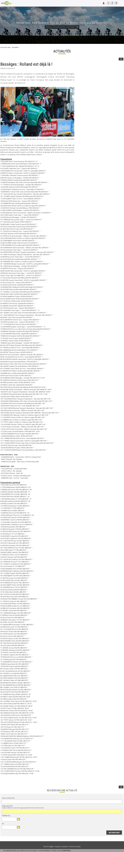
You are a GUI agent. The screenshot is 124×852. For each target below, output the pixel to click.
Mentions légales (49, 846)
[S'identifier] (103, 3)
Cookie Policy (66, 850)
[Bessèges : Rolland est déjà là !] (37, 112)
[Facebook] (112, 3)
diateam (65, 846)
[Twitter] (108, 3)
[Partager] (116, 3)
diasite (79, 846)
